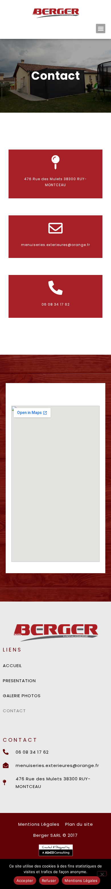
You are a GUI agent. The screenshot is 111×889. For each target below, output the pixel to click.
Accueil (12, 666)
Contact (14, 711)
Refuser (49, 880)
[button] (100, 28)
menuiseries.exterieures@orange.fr (55, 244)
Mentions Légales (81, 880)
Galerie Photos (22, 696)
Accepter (25, 880)
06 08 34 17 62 (56, 304)
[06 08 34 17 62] (55, 288)
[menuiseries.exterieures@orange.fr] (55, 228)
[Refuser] (102, 873)
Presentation (19, 681)
